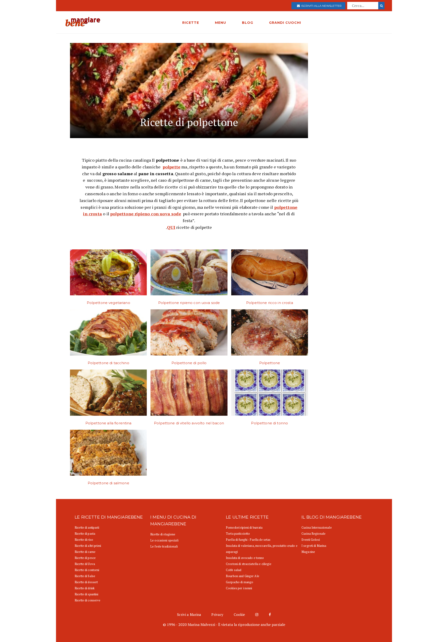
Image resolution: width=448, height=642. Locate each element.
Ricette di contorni (87, 570)
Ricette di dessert (86, 582)
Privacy (217, 614)
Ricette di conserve (87, 600)
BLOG (247, 23)
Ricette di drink (84, 588)
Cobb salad (233, 570)
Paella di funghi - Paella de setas (248, 539)
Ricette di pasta (85, 533)
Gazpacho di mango (239, 582)
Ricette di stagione (162, 534)
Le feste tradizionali (164, 546)
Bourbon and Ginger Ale (242, 576)
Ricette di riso (84, 539)
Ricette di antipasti (87, 527)
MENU (220, 23)
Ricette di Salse (85, 576)
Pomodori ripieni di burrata (244, 527)
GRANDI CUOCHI (285, 23)
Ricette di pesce (85, 558)
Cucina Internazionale (316, 527)
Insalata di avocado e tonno (245, 558)
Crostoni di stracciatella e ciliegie (248, 564)
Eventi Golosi (310, 539)
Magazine (308, 552)
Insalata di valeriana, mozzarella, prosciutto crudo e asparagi (262, 549)
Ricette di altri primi (88, 546)
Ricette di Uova (85, 564)
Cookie (239, 614)
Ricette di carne (85, 552)
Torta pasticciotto (238, 533)
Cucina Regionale (313, 533)
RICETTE (190, 23)
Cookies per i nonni (239, 588)
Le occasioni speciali (164, 540)
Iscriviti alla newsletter (321, 5)
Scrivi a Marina (189, 614)
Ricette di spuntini (86, 594)
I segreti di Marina (313, 546)
